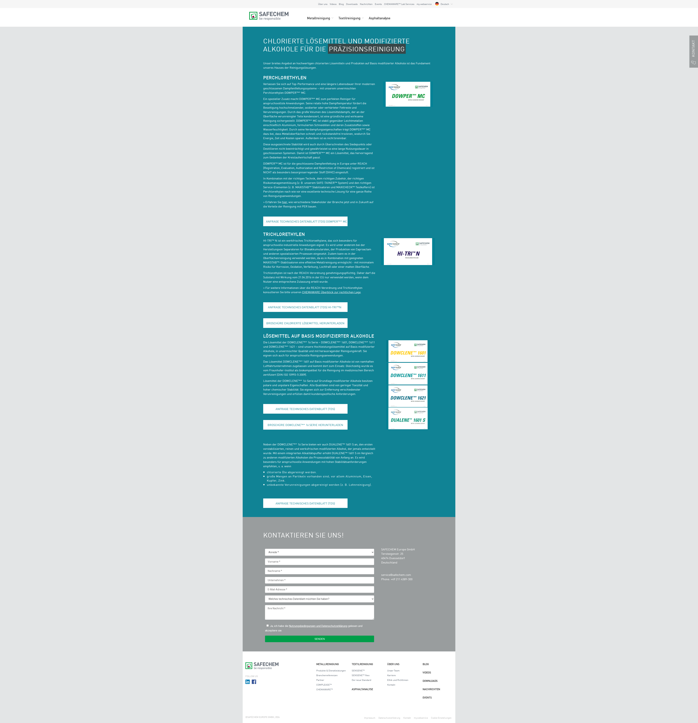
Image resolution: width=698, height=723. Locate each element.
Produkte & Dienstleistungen (331, 670)
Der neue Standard (361, 680)
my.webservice (424, 4)
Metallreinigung (327, 664)
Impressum (369, 717)
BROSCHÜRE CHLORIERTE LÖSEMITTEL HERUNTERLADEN (305, 323)
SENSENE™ (358, 670)
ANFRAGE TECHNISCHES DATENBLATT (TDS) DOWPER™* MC (306, 221)
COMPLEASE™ (324, 684)
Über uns (322, 4)
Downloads (352, 4)
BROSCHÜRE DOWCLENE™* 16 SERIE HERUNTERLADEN (305, 425)
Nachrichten (366, 4)
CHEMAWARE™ (324, 689)
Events (378, 4)
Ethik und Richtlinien (397, 680)
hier (284, 202)
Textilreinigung (362, 664)
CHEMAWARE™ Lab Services (399, 4)
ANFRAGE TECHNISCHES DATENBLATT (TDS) (305, 409)
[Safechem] (268, 13)
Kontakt (391, 684)
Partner (320, 680)
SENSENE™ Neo (361, 675)
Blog (341, 4)
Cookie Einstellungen (441, 717)
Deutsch (445, 4)
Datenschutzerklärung (389, 717)
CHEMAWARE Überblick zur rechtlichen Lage (331, 292)
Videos (333, 4)
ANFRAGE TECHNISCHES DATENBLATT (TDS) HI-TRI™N (305, 307)
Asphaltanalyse (362, 689)
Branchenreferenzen (327, 675)
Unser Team (393, 670)
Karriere (391, 675)
